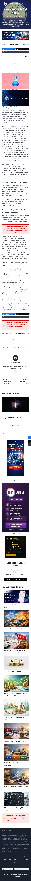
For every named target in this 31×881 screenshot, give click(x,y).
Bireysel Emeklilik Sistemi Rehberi (15, 579)
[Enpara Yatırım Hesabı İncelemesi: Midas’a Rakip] (16, 596)
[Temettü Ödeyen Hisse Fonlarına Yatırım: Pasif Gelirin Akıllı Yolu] (16, 683)
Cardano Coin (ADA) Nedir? (9, 347)
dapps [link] (19, 156)
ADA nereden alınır (22, 339)
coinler (17, 16)
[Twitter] (29, 441)
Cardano (11, 344)
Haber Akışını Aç (11, 554)
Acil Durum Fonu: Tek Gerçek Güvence (15, 741)
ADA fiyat (4, 339)
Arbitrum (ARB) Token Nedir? (10, 89)
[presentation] (15, 406)
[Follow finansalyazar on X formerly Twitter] (15, 371)
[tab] (12, 425)
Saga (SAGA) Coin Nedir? (12, 418)
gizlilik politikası (17, 859)
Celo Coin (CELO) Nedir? (24, 381)
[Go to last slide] (4, 410)
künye (26, 859)
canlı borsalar (7, 859)
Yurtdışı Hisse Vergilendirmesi (14, 44)
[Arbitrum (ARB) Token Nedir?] (15, 98)
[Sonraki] (27, 410)
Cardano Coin (18, 344)
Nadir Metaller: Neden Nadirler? (13, 629)
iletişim (15, 862)
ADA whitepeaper (14, 341)
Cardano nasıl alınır (7, 350)
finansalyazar (15, 363)
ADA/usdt (22, 341)
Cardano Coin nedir (22, 347)
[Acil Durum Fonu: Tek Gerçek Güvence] (16, 731)
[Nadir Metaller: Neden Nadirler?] (16, 618)
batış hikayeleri (9, 857)
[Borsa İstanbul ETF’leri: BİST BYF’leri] (16, 663)
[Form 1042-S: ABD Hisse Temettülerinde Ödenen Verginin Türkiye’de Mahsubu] (16, 640)
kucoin (15, 350)
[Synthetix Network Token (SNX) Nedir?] (15, 81)
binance (4, 344)
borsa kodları (22, 857)
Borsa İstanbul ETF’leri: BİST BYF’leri (14, 672)
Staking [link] (23, 292)
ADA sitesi (5, 341)
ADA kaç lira (12, 339)
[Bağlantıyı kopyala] (29, 444)
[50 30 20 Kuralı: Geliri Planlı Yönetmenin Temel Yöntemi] (16, 752)
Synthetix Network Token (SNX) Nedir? (13, 72)
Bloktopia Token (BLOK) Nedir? (6, 381)
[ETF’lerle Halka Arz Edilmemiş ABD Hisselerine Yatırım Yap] (16, 799)
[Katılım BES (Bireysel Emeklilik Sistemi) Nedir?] (16, 707)
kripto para (21, 16)
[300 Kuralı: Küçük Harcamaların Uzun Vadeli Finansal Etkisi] (16, 776)
